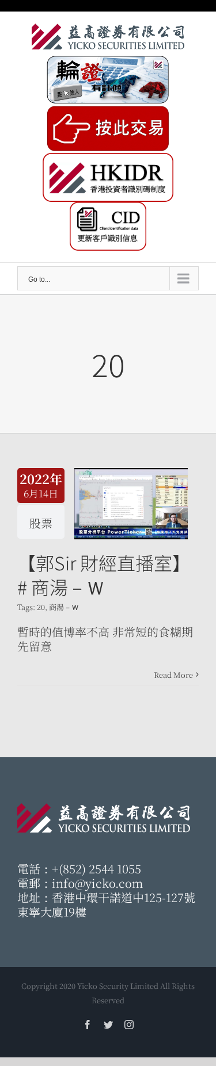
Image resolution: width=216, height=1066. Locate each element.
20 (41, 606)
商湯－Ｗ (64, 606)
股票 (40, 523)
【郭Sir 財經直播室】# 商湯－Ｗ (104, 574)
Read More (173, 674)
